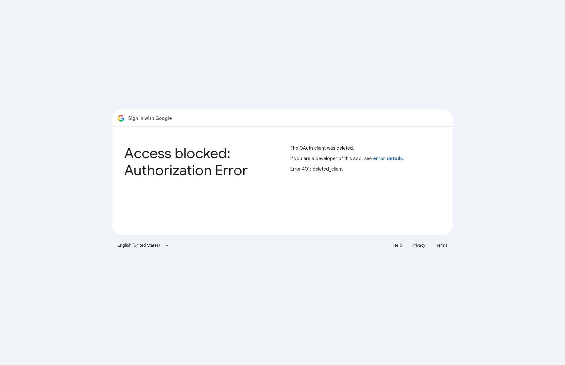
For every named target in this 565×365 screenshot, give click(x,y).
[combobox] (143, 245)
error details (388, 158)
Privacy (419, 245)
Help (397, 245)
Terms (442, 245)
